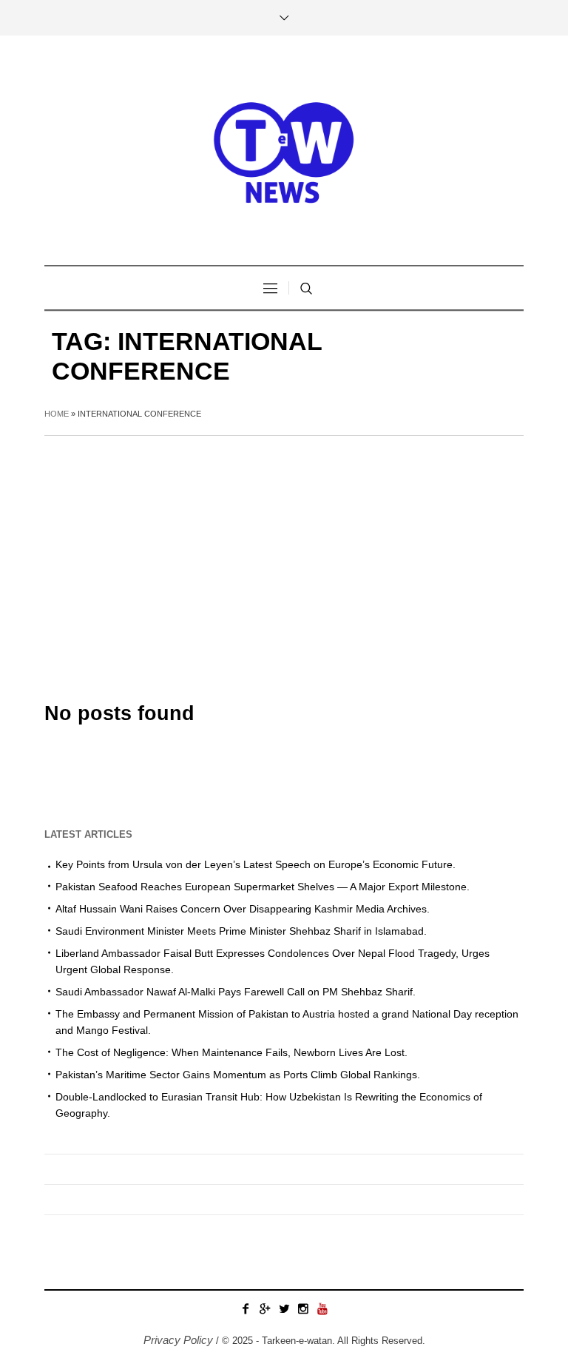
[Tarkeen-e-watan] (284, 150)
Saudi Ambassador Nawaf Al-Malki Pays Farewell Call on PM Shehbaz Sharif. (235, 992)
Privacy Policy (178, 1340)
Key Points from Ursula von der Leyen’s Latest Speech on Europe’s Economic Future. (255, 864)
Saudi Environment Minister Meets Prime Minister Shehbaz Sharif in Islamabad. (241, 931)
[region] (192, 1235)
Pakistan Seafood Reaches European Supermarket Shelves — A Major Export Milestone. (262, 887)
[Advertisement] (284, 547)
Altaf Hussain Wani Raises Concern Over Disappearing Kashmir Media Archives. (242, 909)
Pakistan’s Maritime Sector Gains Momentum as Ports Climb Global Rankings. (237, 1074)
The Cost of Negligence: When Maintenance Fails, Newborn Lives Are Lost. (231, 1052)
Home (56, 413)
